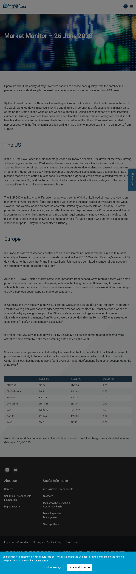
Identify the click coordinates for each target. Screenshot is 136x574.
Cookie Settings (52, 567)
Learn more (41, 560)
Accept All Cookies (79, 567)
